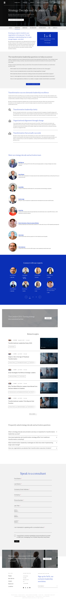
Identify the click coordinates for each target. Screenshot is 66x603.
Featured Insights (42, 27)
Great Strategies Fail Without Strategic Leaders (21, 372)
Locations (10, 586)
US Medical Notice (30, 596)
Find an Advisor (47, 558)
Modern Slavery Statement (20, 596)
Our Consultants (33, 27)
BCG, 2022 (48, 42)
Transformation (12, 346)
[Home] (6, 3)
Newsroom (10, 583)
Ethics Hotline (38, 596)
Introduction (17, 27)
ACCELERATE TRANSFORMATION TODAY (16, 19)
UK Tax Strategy (46, 596)
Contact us (55, 27)
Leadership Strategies (13, 376)
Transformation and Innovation (35, 362)
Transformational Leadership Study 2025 (20, 343)
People (10, 576)
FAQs (49, 27)
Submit (17, 541)
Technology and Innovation (22, 362)
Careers (10, 581)
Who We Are (11, 578)
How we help (25, 27)
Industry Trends (12, 362)
